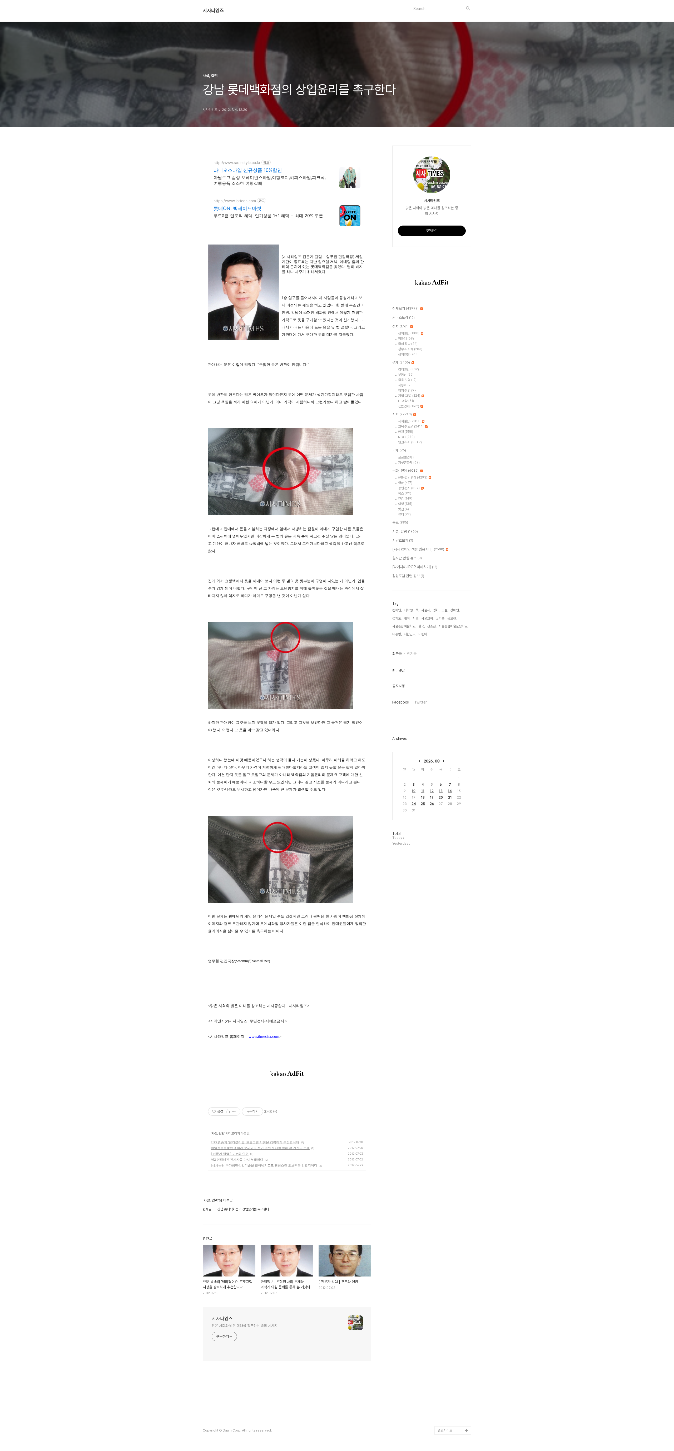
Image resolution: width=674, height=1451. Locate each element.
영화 (405, 483)
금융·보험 (407, 380)
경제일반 (408, 369)
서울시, (426, 610)
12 (432, 791)
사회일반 (409, 421)
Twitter (420, 702)
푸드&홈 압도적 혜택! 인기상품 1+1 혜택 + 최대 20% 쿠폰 (268, 215)
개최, (407, 618)
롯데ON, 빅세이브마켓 (237, 208)
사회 (402, 414)
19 (432, 797)
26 (432, 804)
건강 (405, 499)
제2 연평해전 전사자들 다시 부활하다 (237, 1159)
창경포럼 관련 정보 (408, 576)
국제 (399, 450)
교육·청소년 (411, 426)
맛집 (403, 509)
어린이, (423, 634)
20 (441, 797)
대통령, (397, 634)
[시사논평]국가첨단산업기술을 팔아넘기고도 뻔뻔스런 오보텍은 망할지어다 (264, 1165)
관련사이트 (445, 1430)
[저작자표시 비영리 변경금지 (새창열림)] (270, 1111)
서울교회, (427, 618)
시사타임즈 (213, 10)
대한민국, (410, 634)
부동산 (406, 375)
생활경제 (408, 406)
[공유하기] (228, 1111)
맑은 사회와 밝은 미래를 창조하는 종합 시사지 (244, 1326)
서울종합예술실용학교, (453, 626)
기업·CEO (409, 396)
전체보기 (405, 308)
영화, (436, 610)
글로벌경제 (408, 457)
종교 (400, 522)
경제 (401, 362)
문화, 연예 (405, 470)
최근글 (397, 654)
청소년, (432, 626)
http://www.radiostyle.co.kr (237, 162)
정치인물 (408, 354)
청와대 (406, 339)
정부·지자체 (410, 349)
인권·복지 (410, 442)
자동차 (406, 385)
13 (441, 791)
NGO (406, 437)
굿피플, (440, 618)
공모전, (452, 618)
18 (423, 797)
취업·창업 (408, 390)
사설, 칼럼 (217, 1133)
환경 (405, 432)
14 (450, 791)
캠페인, (397, 610)
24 (414, 804)
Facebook (400, 702)
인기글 (412, 654)
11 (422, 791)
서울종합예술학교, (404, 626)
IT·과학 (406, 401)
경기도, (397, 618)
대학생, (408, 610)
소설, (445, 610)
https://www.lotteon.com (235, 200)
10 (413, 791)
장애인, (455, 610)
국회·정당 (408, 344)
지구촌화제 (409, 463)
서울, (416, 618)
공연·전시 (409, 488)
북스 (404, 493)
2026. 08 (432, 761)
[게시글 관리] (234, 1111)
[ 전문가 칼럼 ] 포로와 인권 (230, 1154)
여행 (405, 504)
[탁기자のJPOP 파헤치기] (414, 567)
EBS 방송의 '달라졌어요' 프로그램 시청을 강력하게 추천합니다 (255, 1142)
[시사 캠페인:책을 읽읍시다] (418, 549)
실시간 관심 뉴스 (407, 558)
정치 (400, 326)
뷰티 (404, 514)
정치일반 (408, 333)
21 (450, 797)
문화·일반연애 (412, 478)
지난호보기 (402, 540)
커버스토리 (403, 317)
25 (423, 804)
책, (417, 610)
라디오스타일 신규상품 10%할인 (248, 170)
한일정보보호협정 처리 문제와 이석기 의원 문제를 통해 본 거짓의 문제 (260, 1148)
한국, (421, 626)
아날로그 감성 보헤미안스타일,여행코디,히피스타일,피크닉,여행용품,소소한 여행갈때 (270, 180)
